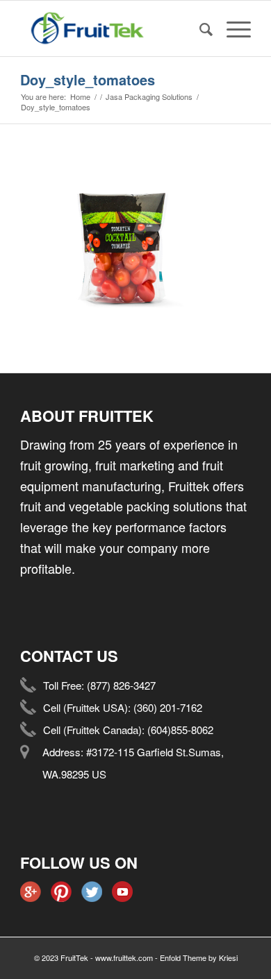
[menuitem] (199, 28)
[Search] (199, 28)
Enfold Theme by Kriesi (199, 957)
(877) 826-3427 (121, 685)
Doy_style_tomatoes (87, 79)
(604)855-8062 (180, 729)
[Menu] (232, 28)
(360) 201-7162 (167, 707)
